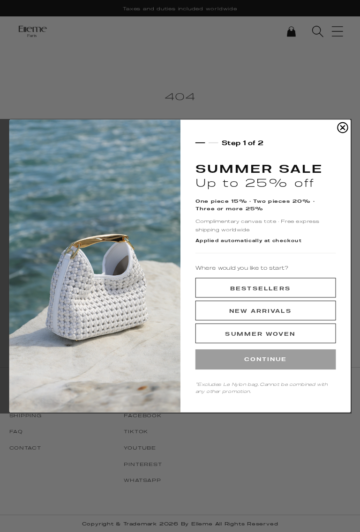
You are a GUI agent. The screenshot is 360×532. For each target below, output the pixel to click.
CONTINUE (265, 359)
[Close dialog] (343, 128)
